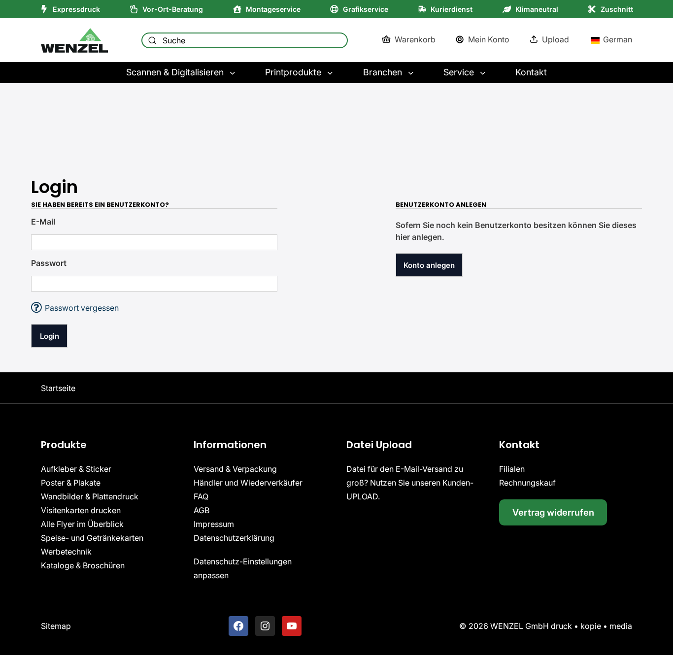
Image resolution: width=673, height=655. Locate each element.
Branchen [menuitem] (382, 72)
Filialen (512, 469)
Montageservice (273, 9)
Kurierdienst (451, 9)
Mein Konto (488, 39)
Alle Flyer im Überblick (82, 524)
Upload (555, 39)
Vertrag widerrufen (553, 512)
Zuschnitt (617, 9)
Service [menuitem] (458, 72)
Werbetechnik (66, 552)
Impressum (214, 524)
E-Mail (43, 222)
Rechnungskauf (527, 483)
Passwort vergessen (75, 307)
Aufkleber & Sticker (76, 469)
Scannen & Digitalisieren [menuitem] (175, 72)
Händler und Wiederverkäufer (248, 483)
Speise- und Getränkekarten (92, 538)
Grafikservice (365, 9)
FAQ (201, 496)
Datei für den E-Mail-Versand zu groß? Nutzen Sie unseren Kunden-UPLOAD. (409, 482)
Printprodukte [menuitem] (293, 72)
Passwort (49, 263)
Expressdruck (76, 9)
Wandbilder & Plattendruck (89, 496)
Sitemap (56, 626)
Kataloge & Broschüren (83, 565)
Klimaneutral (536, 9)
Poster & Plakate (71, 483)
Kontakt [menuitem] (531, 72)
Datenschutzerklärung (234, 538)
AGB (201, 510)
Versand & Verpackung (235, 469)
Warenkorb (415, 39)
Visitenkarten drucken (81, 510)
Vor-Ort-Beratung (172, 9)
